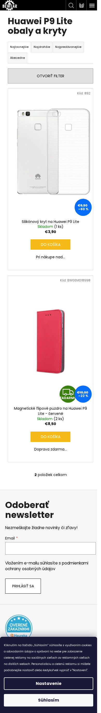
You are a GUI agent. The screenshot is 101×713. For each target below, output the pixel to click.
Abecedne (17, 58)
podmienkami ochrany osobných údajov (46, 565)
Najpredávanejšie (68, 47)
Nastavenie (48, 683)
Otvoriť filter (50, 76)
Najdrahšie (42, 47)
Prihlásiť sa (23, 586)
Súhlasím (48, 700)
